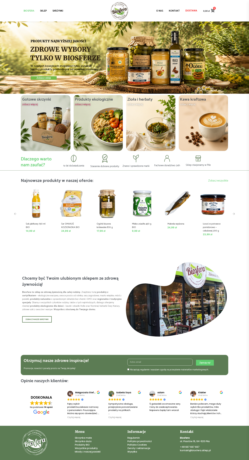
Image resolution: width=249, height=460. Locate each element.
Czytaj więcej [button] (73, 417)
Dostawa (191, 11)
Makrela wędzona (175, 224)
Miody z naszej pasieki (88, 451)
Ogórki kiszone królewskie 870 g (105, 225)
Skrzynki (57, 11)
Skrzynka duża (83, 441)
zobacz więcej (30, 104)
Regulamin (133, 437)
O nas (159, 11)
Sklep (43, 11)
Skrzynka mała (83, 437)
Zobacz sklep (43, 78)
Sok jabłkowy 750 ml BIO (35, 225)
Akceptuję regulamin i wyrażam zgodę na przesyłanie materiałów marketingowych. (169, 370)
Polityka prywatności (139, 441)
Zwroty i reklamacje (138, 448)
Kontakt (174, 11)
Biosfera (29, 11)
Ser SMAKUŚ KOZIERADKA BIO (70, 225)
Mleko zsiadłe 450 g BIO (141, 225)
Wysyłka (132, 451)
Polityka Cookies (137, 444)
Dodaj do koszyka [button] (36, 215)
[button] (15, 213)
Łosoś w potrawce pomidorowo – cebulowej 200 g (211, 227)
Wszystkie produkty (86, 448)
